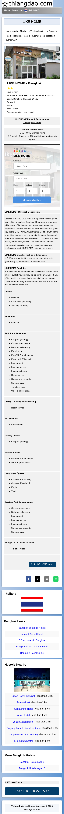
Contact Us (17, 10)
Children (42, 185)
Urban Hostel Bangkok (23, 696)
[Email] (46, 579)
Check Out (18, 173)
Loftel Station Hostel (24, 722)
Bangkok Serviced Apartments (32, 646)
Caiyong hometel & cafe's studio (24, 728)
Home (7, 10)
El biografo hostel (23, 741)
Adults (29, 185)
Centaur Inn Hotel (23, 709)
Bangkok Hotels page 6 (32, 762)
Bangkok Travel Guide (32, 653)
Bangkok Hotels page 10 (32, 768)
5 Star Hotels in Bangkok (32, 640)
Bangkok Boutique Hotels (32, 628)
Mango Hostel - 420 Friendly (23, 734)
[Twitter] (37, 579)
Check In (17, 161)
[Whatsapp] (55, 579)
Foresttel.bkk (24, 702)
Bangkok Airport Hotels (32, 634)
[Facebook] (28, 579)
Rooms (16, 185)
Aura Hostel (23, 715)
